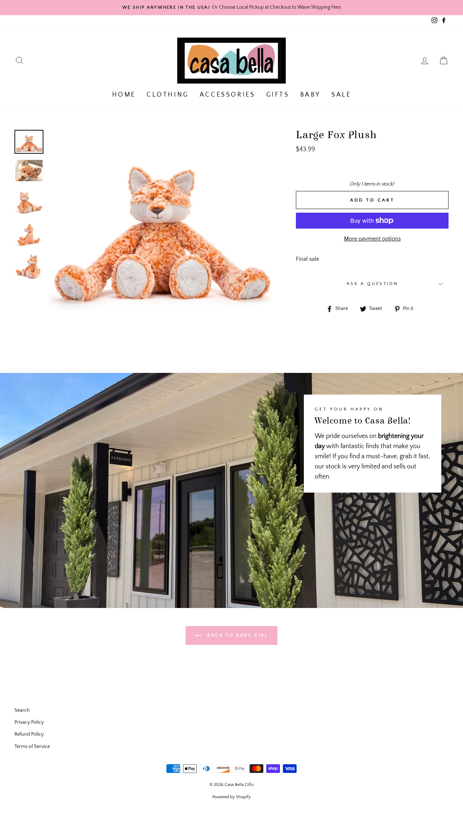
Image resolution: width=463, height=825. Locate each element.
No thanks (231, 448)
